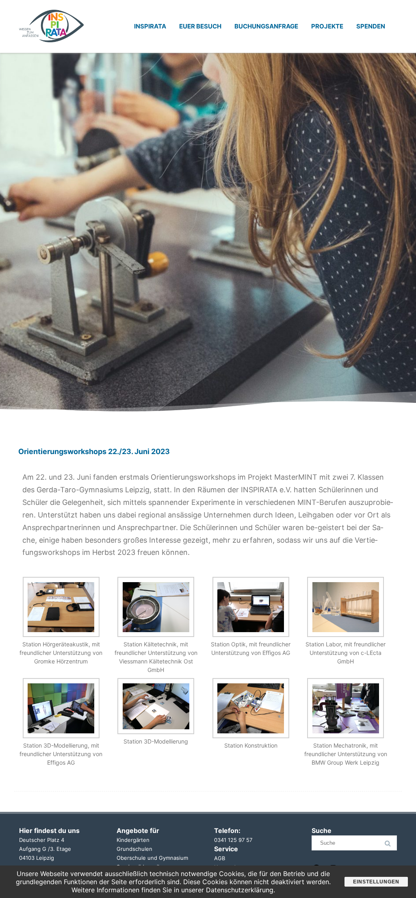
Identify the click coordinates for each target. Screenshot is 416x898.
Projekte (327, 26)
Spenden (370, 26)
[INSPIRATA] (51, 49)
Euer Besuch (200, 26)
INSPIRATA (150, 26)
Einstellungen (376, 882)
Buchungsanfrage (266, 26)
